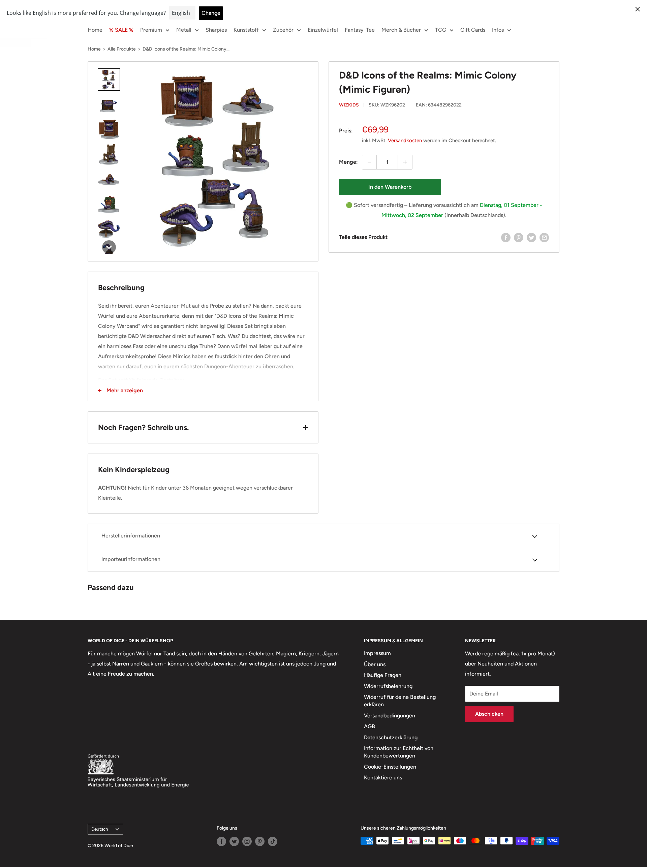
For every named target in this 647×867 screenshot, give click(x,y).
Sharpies (216, 30)
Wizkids (349, 105)
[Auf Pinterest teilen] (518, 237)
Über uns (375, 664)
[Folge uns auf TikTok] (272, 841)
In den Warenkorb (389, 187)
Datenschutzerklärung (391, 737)
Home (95, 30)
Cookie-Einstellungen (390, 767)
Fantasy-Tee (360, 30)
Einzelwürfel (323, 30)
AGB (369, 726)
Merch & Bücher (401, 30)
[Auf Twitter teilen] (531, 237)
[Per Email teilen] (544, 237)
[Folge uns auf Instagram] (247, 841)
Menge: (348, 162)
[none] (109, 79)
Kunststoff (246, 30)
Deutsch (99, 829)
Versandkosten (405, 140)
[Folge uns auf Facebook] (221, 841)
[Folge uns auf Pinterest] (260, 841)
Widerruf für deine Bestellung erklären (400, 701)
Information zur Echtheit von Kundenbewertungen (398, 752)
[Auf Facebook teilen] (506, 237)
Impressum (377, 653)
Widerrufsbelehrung (388, 686)
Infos (498, 30)
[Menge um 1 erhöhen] (405, 162)
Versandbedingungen (389, 715)
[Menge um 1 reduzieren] (369, 162)
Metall (183, 30)
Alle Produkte (121, 49)
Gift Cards (472, 30)
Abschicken (489, 714)
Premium (151, 30)
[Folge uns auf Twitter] (234, 841)
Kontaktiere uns (383, 777)
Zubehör (283, 30)
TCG (440, 30)
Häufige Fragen (382, 675)
